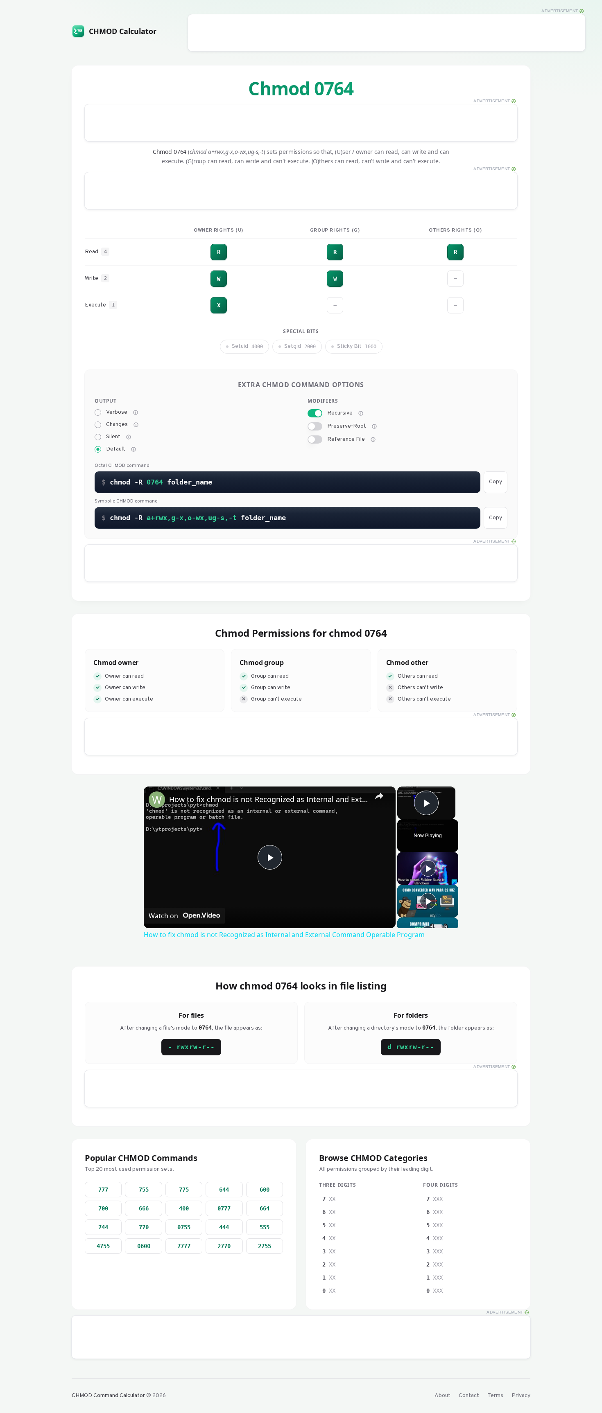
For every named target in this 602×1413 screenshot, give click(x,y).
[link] (157, 799)
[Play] (428, 868)
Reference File (346, 439)
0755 (183, 1227)
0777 (224, 1208)
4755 (103, 1246)
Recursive (340, 413)
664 (264, 1208)
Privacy (520, 1395)
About (442, 1395)
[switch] (315, 413)
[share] (379, 796)
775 (184, 1189)
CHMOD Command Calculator (108, 1395)
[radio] (98, 412)
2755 (264, 1246)
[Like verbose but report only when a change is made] (136, 424)
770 (144, 1227)
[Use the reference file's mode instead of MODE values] (373, 439)
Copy (495, 481)
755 (144, 1189)
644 (224, 1189)
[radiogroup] (194, 431)
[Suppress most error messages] (128, 437)
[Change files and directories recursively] (361, 413)
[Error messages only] (133, 449)
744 (103, 1227)
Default (115, 449)
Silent (113, 437)
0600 (143, 1246)
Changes (117, 425)
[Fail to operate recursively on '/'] (374, 426)
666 (144, 1208)
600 (264, 1189)
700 (103, 1208)
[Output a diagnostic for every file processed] (135, 412)
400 (184, 1208)
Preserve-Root (346, 426)
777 (103, 1189)
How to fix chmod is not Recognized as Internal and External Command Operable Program (268, 799)
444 (224, 1227)
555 (264, 1227)
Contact (469, 1395)
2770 (224, 1246)
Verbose (116, 412)
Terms (495, 1395)
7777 (183, 1246)
